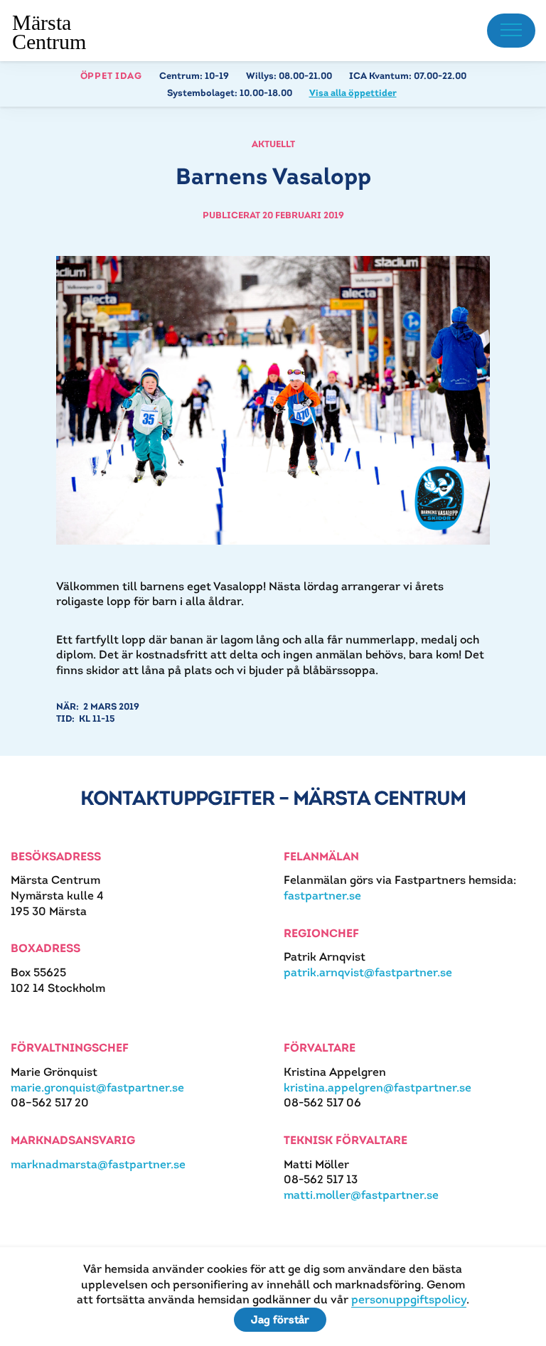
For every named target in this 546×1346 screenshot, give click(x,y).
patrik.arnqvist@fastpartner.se (368, 972)
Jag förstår (280, 1319)
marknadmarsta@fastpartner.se (98, 1164)
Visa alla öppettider (353, 93)
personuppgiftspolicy (408, 1299)
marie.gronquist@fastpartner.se (97, 1087)
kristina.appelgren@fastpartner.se (377, 1087)
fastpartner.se (322, 895)
